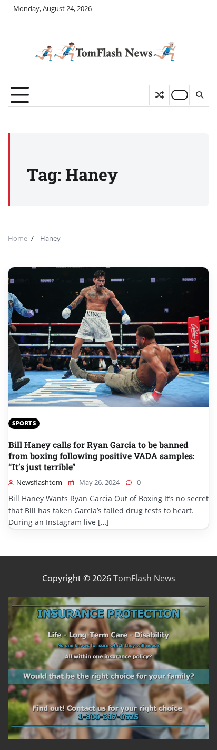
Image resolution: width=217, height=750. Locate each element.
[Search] (199, 95)
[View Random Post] (159, 95)
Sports (24, 423)
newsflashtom (39, 482)
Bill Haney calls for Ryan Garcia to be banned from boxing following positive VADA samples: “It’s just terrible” (101, 455)
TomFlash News (144, 578)
